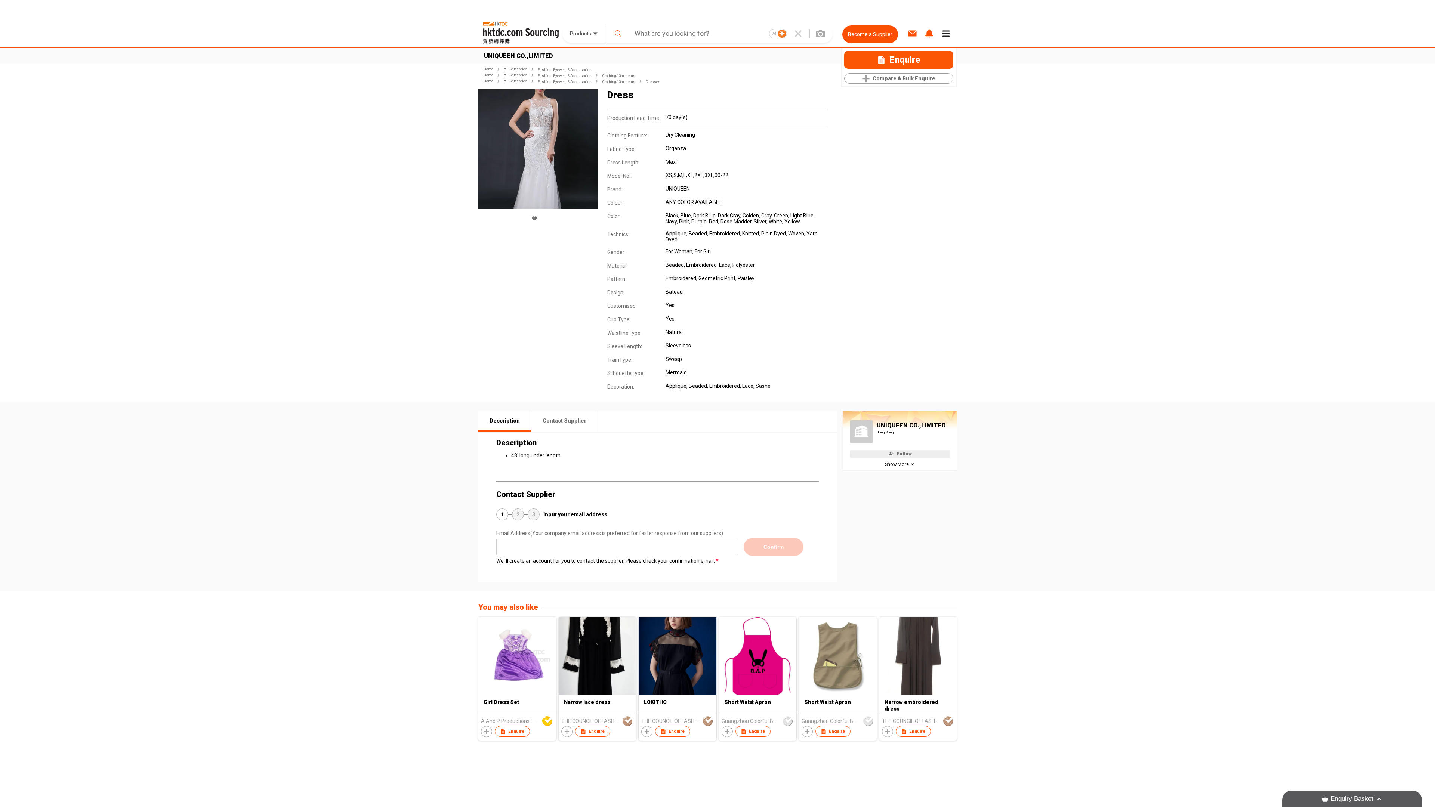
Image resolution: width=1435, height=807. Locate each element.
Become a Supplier (870, 34)
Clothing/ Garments (618, 76)
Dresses (653, 82)
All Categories (515, 69)
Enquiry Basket (1352, 798)
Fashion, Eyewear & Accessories (565, 70)
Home (488, 69)
